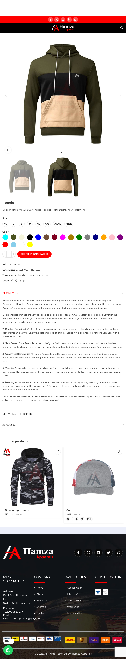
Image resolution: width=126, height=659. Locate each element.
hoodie (31, 275)
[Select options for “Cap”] (119, 452)
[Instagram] (88, 553)
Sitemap (41, 606)
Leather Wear (75, 613)
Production (42, 600)
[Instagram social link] (63, 19)
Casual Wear (22, 269)
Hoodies (35, 269)
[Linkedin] (98, 553)
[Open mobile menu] (4, 28)
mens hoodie (44, 275)
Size (4, 218)
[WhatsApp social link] (75, 19)
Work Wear (73, 606)
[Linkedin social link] (69, 19)
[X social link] (56, 19)
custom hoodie (17, 275)
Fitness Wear (74, 594)
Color (5, 231)
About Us (41, 594)
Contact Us (42, 613)
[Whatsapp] (119, 553)
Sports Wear (74, 600)
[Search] (122, 28)
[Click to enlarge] (8, 150)
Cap (68, 510)
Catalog (41, 619)
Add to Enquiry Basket (34, 254)
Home (39, 587)
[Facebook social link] (50, 19)
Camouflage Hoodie (17, 510)
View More (73, 619)
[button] (58, 452)
